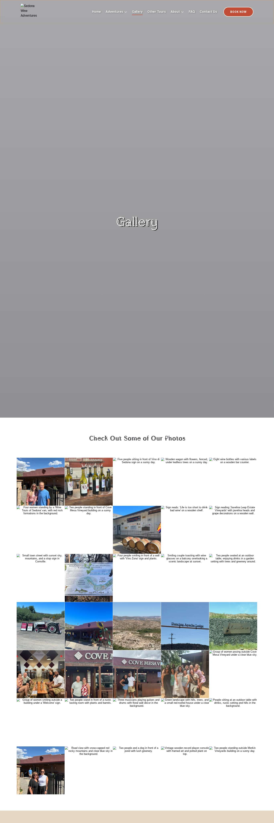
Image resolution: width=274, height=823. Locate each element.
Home (96, 12)
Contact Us (208, 12)
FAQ (192, 12)
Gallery (137, 12)
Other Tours (156, 12)
